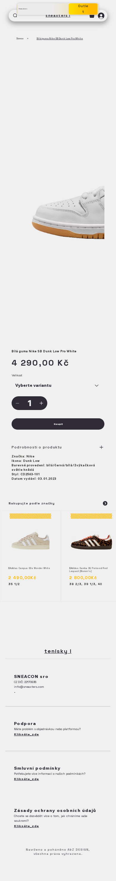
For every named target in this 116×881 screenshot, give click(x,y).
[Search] (15, 15)
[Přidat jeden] (41, 403)
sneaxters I (58, 15)
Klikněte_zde (26, 734)
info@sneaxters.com (29, 687)
